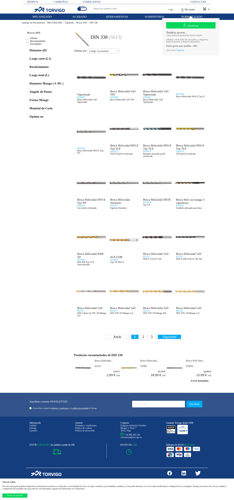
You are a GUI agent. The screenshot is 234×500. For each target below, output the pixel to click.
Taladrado (70, 23)
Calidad (32, 425)
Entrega (32, 428)
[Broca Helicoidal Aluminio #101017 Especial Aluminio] (123, 169)
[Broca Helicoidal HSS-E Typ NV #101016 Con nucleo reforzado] (90, 169)
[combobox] (103, 51)
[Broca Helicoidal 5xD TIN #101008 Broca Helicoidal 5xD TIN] (123, 61)
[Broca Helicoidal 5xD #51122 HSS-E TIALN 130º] (156, 223)
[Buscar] (159, 9)
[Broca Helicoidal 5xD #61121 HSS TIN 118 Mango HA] (156, 277)
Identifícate (193, 25)
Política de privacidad (85, 430)
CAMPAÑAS (60, 1)
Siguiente (169, 337)
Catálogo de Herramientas (34, 23)
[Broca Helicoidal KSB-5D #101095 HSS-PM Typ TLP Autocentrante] (90, 223)
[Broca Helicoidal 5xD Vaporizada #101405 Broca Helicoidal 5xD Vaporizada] (156, 61)
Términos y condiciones (85, 425)
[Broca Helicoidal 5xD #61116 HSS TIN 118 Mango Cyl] (123, 277)
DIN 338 (94, 23)
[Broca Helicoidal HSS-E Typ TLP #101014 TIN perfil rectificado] (189, 115)
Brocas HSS (83, 23)
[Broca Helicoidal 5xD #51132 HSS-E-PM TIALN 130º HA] (189, 223)
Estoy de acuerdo (15, 495)
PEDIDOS (32, 1)
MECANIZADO (56, 23)
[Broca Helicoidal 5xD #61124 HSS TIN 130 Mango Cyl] (189, 277)
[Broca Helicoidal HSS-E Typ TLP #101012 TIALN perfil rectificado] (123, 115)
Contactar (198, 1)
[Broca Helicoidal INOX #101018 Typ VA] (156, 169)
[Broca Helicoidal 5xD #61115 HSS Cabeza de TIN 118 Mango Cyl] (90, 277)
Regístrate (180, 50)
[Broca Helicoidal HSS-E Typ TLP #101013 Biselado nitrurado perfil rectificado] (156, 115)
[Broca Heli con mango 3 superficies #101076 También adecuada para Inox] (189, 169)
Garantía (33, 430)
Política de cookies (83, 428)
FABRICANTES (92, 1)
